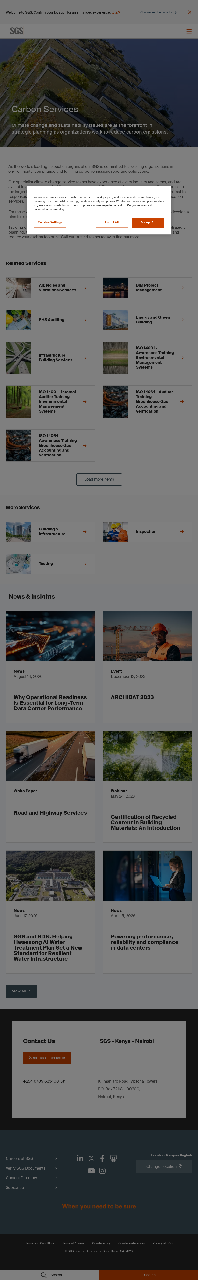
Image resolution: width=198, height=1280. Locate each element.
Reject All (112, 223)
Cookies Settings (50, 223)
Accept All (148, 223)
